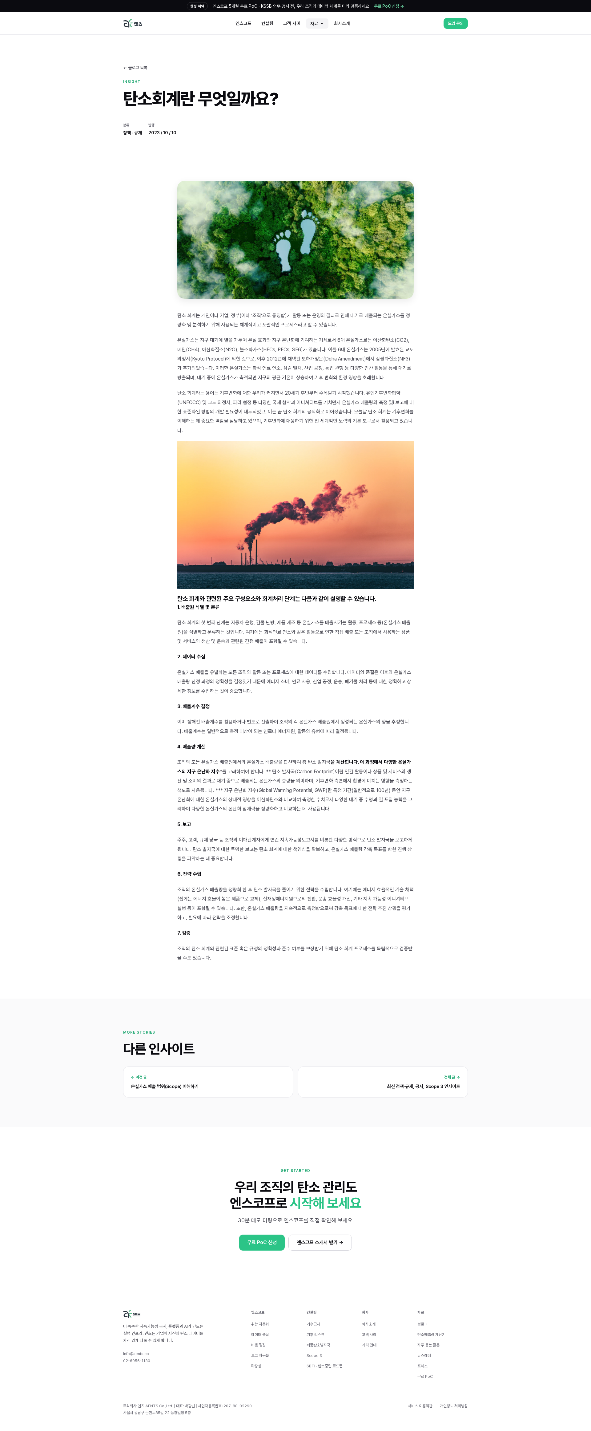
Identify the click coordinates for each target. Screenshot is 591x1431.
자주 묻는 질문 (428, 1345)
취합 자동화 (260, 1324)
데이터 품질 (260, 1334)
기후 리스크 (315, 1334)
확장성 (256, 1366)
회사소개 (342, 23)
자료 (314, 23)
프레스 (422, 1366)
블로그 (422, 1324)
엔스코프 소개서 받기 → (320, 1242)
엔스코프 (243, 23)
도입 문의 (456, 23)
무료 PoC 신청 (261, 1242)
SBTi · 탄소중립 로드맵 (325, 1366)
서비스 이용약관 (420, 1406)
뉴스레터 (424, 1355)
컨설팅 (267, 23)
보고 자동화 (260, 1355)
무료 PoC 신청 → (389, 6)
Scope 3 (314, 1355)
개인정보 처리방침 (454, 1406)
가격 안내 (369, 1345)
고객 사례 (291, 23)
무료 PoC (425, 1376)
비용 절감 (258, 1345)
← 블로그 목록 (135, 67)
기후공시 (313, 1324)
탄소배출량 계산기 (431, 1334)
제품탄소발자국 (318, 1345)
